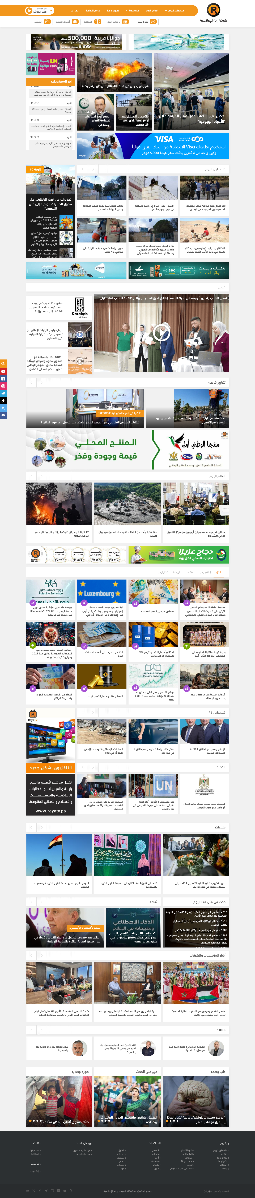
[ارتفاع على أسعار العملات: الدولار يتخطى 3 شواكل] (50, 676)
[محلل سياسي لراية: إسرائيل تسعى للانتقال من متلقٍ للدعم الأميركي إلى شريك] (66, 255)
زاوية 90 (35, 168)
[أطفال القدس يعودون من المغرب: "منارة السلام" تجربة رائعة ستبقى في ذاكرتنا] (196, 983)
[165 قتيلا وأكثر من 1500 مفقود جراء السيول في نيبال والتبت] (127, 504)
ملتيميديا (134, 10)
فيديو (222, 286)
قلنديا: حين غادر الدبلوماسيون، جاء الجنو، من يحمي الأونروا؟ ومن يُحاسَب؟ (118, 1048)
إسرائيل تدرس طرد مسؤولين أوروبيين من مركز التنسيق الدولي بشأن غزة (196, 533)
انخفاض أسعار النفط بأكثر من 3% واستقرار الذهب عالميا (156, 653)
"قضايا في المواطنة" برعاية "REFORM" (119, 413)
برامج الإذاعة (93, 10)
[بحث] (3, 363)
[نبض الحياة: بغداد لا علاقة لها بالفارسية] (79, 1048)
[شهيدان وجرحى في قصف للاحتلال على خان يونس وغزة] (114, 72)
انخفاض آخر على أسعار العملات (157, 611)
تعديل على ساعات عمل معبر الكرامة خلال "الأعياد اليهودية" (192, 118)
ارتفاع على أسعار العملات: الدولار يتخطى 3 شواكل (54, 696)
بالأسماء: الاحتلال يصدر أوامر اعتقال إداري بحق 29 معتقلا (135, 120)
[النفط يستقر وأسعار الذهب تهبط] (102, 676)
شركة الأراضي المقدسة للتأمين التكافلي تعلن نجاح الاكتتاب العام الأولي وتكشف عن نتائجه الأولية (61, 1013)
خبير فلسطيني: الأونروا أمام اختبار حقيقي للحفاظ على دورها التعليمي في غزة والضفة (153, 805)
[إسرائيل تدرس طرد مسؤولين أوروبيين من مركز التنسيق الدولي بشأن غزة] (196, 504)
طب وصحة (218, 1071)
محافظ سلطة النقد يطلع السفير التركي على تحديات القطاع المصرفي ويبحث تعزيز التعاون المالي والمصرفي (205, 610)
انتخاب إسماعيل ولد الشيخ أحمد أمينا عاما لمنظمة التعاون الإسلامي (97, 118)
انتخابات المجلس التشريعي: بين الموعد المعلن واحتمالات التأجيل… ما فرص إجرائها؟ (90, 422)
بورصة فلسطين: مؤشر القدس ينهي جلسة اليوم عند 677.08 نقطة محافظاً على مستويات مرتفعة (51, 610)
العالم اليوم (152, 10)
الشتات (221, 766)
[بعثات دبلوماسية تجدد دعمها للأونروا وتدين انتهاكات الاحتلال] (101, 188)
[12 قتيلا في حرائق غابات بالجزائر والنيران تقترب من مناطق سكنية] (59, 504)
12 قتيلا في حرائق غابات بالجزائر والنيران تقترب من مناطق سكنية (62, 533)
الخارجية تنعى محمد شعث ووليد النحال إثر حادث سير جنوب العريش (205, 805)
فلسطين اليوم (176, 10)
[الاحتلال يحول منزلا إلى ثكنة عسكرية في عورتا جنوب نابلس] (153, 188)
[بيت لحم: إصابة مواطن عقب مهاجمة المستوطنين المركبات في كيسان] (204, 188)
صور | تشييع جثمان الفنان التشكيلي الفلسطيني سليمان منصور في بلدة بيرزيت (200, 884)
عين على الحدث (146, 1071)
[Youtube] (3, 371)
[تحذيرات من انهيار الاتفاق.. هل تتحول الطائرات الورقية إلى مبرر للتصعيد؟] (50, 179)
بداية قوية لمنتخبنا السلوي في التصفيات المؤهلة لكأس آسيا (209, 653)
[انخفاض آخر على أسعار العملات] (153, 592)
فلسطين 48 (217, 711)
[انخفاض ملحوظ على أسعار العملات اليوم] (102, 634)
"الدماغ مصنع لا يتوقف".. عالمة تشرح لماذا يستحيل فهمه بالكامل (196, 1119)
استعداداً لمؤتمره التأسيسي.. (85, 927)
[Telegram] (3, 393)
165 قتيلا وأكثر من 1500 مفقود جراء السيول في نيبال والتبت (128, 533)
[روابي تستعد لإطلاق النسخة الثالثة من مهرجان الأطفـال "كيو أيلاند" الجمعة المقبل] (66, 222)
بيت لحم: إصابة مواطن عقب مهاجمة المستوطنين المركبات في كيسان (206, 207)
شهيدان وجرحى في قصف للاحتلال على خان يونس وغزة (115, 86)
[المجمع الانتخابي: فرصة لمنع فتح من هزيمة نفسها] (216, 1048)
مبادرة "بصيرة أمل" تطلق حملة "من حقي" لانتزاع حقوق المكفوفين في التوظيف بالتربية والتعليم (44, 238)
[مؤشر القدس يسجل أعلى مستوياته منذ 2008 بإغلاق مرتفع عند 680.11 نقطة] (153, 676)
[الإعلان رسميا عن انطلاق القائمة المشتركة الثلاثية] (204, 731)
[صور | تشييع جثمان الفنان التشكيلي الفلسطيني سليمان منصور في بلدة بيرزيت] (196, 855)
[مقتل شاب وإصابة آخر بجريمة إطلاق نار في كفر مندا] (153, 731)
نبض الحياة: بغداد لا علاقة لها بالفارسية (52, 1048)
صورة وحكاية (80, 1071)
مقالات (221, 1029)
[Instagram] (3, 386)
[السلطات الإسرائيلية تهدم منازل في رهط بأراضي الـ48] (101, 731)
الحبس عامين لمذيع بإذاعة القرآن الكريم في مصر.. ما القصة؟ (61, 884)
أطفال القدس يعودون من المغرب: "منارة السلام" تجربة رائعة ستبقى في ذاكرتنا (199, 1013)
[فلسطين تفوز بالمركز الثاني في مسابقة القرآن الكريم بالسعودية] (127, 855)
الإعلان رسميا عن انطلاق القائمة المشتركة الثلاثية (208, 750)
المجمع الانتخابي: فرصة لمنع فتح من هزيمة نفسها (187, 1048)
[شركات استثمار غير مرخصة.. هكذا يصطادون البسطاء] (204, 676)
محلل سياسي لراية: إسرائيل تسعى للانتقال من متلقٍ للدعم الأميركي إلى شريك (42, 253)
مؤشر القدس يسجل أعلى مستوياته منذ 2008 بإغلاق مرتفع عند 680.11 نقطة (154, 695)
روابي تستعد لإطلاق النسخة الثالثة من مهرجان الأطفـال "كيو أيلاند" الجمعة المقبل (43, 221)
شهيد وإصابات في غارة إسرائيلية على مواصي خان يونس (103, 249)
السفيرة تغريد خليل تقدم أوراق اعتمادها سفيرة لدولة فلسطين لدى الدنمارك (103, 805)
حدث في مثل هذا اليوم (209, 901)
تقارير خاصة (113, 10)
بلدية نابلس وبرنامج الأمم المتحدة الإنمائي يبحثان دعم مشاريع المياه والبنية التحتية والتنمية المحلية (128, 1013)
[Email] (3, 415)
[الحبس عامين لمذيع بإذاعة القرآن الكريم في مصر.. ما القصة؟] (59, 855)
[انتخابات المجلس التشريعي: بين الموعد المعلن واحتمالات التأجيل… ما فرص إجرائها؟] (84, 408)
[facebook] (3, 378)
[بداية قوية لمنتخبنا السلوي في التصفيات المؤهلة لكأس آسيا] (204, 634)
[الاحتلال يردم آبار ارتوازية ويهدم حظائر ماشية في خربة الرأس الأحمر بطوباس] (204, 230)
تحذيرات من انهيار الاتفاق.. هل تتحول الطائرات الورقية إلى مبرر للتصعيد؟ (50, 203)
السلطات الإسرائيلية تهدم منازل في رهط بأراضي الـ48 (103, 750)
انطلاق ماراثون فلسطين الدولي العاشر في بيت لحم (128, 1119)
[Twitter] (3, 408)
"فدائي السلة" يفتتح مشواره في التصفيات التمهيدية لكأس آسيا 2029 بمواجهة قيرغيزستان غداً (52, 653)
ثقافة (153, 901)
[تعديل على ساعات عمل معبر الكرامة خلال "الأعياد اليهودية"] (191, 91)
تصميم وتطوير (221, 1191)
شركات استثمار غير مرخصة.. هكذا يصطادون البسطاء (208, 696)
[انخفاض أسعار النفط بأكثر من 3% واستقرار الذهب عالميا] (153, 634)
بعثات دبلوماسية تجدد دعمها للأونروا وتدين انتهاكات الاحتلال (103, 207)
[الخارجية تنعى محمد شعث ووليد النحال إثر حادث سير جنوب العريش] (204, 786)
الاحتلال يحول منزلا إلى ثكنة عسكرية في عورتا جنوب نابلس (154, 207)
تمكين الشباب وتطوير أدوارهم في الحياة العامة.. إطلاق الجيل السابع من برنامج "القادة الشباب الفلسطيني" (163, 297)
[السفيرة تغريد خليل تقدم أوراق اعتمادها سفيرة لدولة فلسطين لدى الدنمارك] (101, 786)
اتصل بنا (75, 10)
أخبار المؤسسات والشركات (207, 954)
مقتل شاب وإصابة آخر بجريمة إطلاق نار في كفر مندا (153, 750)
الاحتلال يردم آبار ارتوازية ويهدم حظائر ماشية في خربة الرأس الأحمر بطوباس (205, 249)
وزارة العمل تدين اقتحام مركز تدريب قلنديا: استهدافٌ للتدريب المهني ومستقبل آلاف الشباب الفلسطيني (155, 249)
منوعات (220, 826)
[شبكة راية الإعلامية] (213, 13)
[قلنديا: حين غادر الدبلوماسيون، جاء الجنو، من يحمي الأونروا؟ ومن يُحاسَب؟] (148, 1048)
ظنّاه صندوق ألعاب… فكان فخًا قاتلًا (64, 1121)
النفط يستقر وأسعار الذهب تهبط (105, 696)
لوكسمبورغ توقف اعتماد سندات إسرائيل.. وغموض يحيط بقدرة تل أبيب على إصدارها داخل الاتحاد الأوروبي (102, 610)
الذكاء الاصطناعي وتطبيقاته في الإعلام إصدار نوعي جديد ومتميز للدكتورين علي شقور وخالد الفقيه (133, 937)
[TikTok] (3, 400)
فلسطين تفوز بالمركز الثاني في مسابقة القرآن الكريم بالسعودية (129, 884)
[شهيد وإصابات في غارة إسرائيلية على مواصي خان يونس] (101, 230)
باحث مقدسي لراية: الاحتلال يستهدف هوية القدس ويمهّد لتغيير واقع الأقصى (190, 420)
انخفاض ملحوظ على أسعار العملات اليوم (104, 653)
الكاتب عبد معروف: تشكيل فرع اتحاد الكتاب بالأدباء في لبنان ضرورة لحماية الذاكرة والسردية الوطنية (67, 939)
